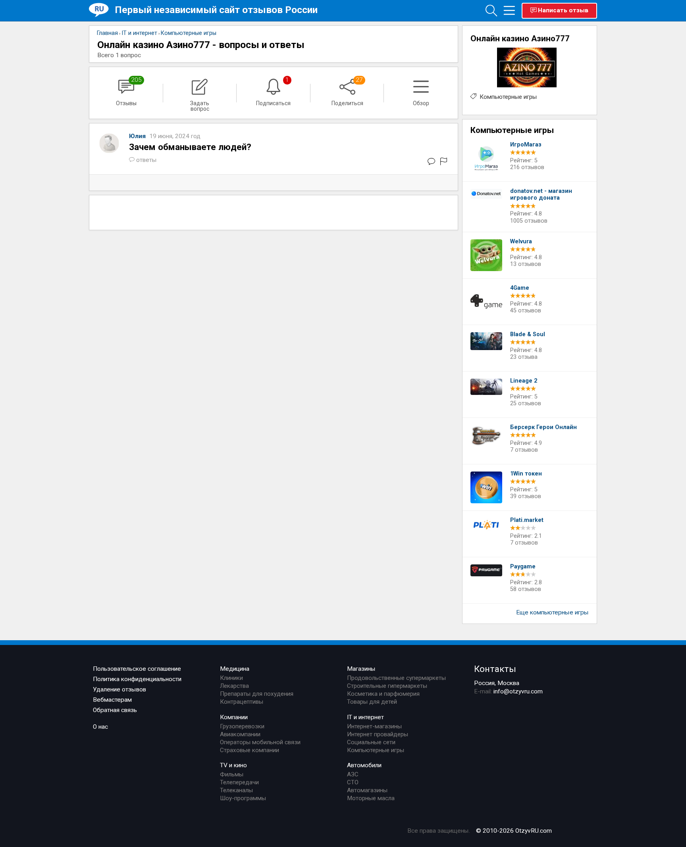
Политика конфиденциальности (137, 679)
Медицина (234, 668)
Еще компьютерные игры (552, 612)
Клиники (231, 677)
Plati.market (526, 520)
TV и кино (233, 765)
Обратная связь (115, 710)
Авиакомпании (240, 734)
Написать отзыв (563, 10)
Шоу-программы (243, 798)
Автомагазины (367, 790)
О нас (100, 726)
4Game (519, 288)
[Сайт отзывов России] (102, 10)
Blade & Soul (527, 334)
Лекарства (234, 685)
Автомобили (364, 765)
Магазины (361, 668)
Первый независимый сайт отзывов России (216, 9)
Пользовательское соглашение (137, 668)
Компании (234, 717)
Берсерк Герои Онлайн (543, 427)
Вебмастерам (112, 699)
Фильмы (231, 774)
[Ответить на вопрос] (431, 163)
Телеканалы (236, 790)
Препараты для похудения (256, 693)
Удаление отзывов (119, 689)
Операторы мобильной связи (260, 742)
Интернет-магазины (374, 726)
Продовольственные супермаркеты (396, 677)
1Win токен (526, 473)
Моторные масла (371, 798)
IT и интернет (365, 717)
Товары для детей (372, 701)
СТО (352, 782)
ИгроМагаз (525, 144)
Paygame (523, 566)
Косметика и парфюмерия (383, 693)
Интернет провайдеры (377, 734)
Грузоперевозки (242, 726)
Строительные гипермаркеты (387, 685)
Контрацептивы (241, 701)
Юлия (138, 136)
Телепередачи (239, 782)
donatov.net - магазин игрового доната (541, 195)
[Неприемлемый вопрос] (443, 163)
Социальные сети (371, 742)
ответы (146, 160)
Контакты (495, 669)
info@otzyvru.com (518, 691)
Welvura (521, 241)
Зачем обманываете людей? (190, 147)
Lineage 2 (523, 380)
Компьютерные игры (508, 96)
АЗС (352, 774)
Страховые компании (249, 750)
